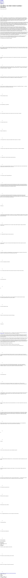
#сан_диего (5, 573)
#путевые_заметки (8, 573)
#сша (15, 573)
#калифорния (2, 573)
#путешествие (13, 573)
